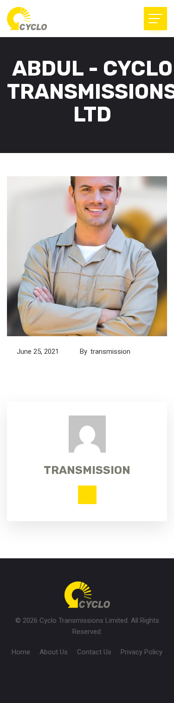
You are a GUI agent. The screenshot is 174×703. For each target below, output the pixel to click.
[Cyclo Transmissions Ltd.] (48, 18)
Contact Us (94, 652)
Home (21, 652)
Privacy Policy (141, 652)
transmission (111, 351)
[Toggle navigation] (155, 18)
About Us (53, 652)
